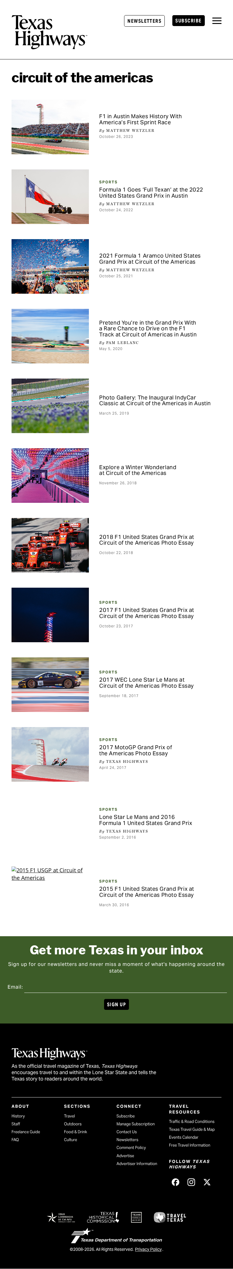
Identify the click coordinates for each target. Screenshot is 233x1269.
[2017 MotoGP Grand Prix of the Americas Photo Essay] (50, 754)
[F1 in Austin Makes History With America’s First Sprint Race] (50, 127)
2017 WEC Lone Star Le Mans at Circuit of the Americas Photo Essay (146, 682)
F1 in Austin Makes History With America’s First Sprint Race (140, 119)
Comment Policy (131, 1147)
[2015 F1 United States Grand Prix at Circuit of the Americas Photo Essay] (50, 894)
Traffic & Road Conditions (191, 1121)
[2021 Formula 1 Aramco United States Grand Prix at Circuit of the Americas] (50, 266)
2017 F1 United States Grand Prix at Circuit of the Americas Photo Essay (146, 612)
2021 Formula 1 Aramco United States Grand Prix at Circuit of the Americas (150, 258)
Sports (108, 182)
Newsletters (144, 21)
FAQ (15, 1139)
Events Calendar (183, 1137)
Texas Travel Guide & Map (192, 1129)
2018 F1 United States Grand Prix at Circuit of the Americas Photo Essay (146, 539)
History (18, 1116)
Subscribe (188, 21)
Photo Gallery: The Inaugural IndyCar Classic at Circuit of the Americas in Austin (155, 400)
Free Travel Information (189, 1145)
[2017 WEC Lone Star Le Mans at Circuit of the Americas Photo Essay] (50, 684)
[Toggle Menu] (216, 21)
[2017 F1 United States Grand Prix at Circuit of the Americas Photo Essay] (50, 615)
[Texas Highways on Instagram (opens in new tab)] (191, 1182)
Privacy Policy (148, 1249)
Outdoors (73, 1124)
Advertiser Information (136, 1163)
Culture (70, 1139)
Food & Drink (75, 1131)
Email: (15, 987)
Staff (16, 1124)
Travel (69, 1116)
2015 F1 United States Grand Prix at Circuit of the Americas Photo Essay (146, 891)
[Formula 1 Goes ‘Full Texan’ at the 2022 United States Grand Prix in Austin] (50, 196)
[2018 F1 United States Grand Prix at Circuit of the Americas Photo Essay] (50, 545)
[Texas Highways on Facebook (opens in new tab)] (175, 1182)
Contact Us (126, 1131)
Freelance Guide (26, 1131)
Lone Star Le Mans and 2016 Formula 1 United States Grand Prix (145, 820)
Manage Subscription (135, 1124)
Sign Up (116, 1004)
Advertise (125, 1155)
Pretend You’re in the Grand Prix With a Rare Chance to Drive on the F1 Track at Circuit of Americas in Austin (148, 328)
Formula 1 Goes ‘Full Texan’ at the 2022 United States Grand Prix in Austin (151, 192)
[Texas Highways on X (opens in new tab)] (207, 1182)
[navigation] (216, 21)
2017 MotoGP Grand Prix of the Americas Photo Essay (135, 750)
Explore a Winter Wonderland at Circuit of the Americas (137, 470)
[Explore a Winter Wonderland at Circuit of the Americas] (50, 475)
